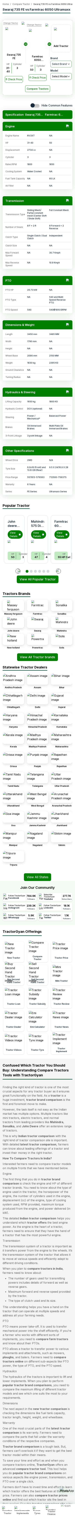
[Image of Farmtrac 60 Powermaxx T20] (61, 544)
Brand (54, 58)
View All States (37, 877)
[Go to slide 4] (39, 571)
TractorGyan (45, 1464)
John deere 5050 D (13, 526)
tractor (56, 1095)
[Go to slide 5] (43, 571)
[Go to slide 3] (35, 571)
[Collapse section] (68, 126)
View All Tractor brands (37, 657)
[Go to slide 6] (48, 571)
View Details (13, 534)
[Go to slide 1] (27, 571)
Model (54, 70)
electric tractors (31, 1118)
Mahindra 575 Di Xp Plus (38, 526)
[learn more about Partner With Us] (67, 1507)
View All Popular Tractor (38, 579)
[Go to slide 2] (31, 571)
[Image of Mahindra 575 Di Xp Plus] (37, 544)
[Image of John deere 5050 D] (14, 544)
